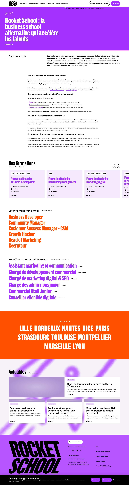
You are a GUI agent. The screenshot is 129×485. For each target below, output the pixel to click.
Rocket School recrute (103, 451)
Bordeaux (47, 328)
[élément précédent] (114, 166)
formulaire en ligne (79, 459)
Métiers (42, 3)
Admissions (50, 3)
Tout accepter (106, 480)
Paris (102, 328)
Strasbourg (33, 337)
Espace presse (100, 461)
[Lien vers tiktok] (81, 450)
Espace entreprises (62, 3)
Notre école (23, 3)
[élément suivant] (118, 166)
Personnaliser (116, 479)
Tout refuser (95, 480)
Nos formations (33, 3)
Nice (87, 328)
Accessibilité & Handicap (103, 466)
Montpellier (94, 337)
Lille (25, 328)
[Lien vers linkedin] (77, 450)
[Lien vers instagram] (73, 450)
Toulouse (63, 337)
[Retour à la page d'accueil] (35, 473)
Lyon (79, 346)
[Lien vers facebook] (69, 450)
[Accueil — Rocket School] (13, 3)
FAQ (97, 447)
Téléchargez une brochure (100, 3)
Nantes (71, 328)
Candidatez (115, 3)
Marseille (57, 346)
